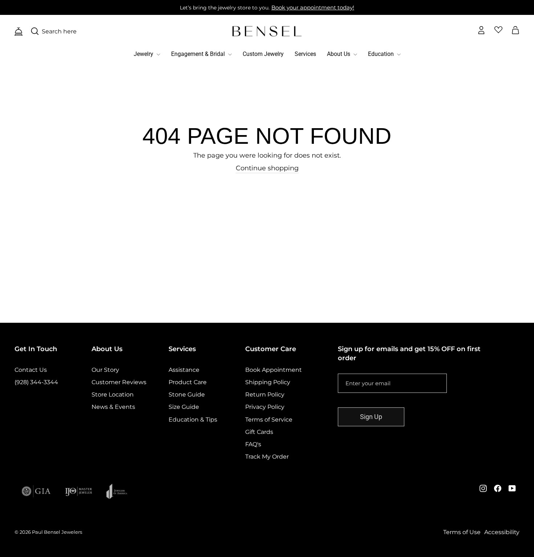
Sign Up (371, 416)
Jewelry (144, 53)
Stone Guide (187, 394)
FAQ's (253, 444)
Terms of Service (268, 419)
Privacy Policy (264, 406)
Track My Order (267, 456)
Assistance (184, 369)
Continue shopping (267, 168)
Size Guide (184, 406)
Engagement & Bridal (198, 53)
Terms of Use (462, 532)
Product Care (188, 382)
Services (305, 53)
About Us (339, 53)
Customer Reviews (119, 382)
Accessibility (501, 532)
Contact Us (31, 369)
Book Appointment (273, 369)
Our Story (105, 369)
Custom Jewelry (263, 53)
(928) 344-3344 (36, 382)
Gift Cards (259, 431)
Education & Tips (193, 419)
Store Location (113, 394)
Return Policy (264, 394)
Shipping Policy (267, 382)
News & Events (113, 406)
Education (381, 53)
